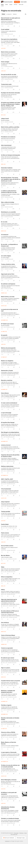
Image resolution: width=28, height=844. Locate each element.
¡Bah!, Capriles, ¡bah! (7, 479)
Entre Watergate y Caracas (8, 779)
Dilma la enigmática (6, 577)
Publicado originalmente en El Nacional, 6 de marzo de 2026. (10, 286)
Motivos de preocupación (8, 348)
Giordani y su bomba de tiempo (10, 818)
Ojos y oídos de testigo (7, 202)
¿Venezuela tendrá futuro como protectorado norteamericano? (8, 147)
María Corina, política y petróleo (10, 127)
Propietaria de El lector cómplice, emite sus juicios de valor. (10, 195)
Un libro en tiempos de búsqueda (10, 155)
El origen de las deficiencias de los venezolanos (9, 64)
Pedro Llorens (5, 533)
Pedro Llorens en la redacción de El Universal (9, 548)
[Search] (25, 14)
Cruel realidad (5, 29)
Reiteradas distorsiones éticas (8, 138)
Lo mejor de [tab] (8, 14)
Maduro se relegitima (7, 360)
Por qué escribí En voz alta (8, 74)
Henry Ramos (5, 393)
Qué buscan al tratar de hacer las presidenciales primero (8, 95)
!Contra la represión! (7, 648)
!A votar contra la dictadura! (9, 403)
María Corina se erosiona (8, 52)
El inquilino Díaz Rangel (7, 422)
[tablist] (9, 14)
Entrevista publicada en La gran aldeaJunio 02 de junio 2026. (8, 108)
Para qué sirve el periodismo (9, 39)
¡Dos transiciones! (6, 145)
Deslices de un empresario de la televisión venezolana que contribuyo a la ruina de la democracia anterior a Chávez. (10, 22)
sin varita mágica (6, 255)
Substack (7, 841)
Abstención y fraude (7, 370)
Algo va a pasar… (6, 667)
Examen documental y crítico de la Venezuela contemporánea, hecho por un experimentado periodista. (10, 224)
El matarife (4, 335)
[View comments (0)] (8, 36)
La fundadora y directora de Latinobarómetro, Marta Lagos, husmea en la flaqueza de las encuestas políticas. (10, 603)
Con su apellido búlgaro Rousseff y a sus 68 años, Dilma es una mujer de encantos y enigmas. (10, 579)
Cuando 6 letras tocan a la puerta (10, 680)
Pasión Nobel (5, 524)
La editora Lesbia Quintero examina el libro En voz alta (9, 191)
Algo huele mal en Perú (7, 274)
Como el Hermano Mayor (8, 635)
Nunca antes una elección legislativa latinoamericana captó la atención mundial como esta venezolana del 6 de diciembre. (10, 415)
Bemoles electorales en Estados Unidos (10, 718)
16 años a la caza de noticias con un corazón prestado (10, 766)
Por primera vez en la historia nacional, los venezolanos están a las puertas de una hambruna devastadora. (10, 670)
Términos (21, 833)
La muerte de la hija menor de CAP (9, 310)
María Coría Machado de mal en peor (9, 86)
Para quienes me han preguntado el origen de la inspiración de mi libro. (9, 77)
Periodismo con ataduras (8, 137)
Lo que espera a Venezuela (8, 752)
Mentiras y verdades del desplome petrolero (8, 691)
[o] (24, 192)
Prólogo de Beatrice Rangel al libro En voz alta (10, 204)
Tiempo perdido (5, 511)
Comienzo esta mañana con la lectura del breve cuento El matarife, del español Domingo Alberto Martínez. (10, 337)
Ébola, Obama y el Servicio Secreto (8, 743)
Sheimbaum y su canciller (8, 212)
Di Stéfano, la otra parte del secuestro (9, 793)
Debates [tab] (15, 14)
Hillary (3, 589)
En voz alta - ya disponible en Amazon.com (9, 245)
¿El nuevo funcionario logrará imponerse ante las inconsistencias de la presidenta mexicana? (10, 214)
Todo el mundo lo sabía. (6, 557)
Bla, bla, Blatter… (5, 555)
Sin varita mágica (5, 257)
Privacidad (16, 833)
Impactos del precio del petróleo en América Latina (10, 455)
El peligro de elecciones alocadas (10, 92)
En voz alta (4, 222)
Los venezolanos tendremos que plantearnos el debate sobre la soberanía (10, 237)
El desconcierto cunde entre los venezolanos (8, 31)
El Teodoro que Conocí (7, 323)
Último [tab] (3, 14)
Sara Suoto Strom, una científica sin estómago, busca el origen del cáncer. (10, 683)
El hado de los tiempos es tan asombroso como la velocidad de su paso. (10, 514)
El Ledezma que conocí (7, 658)
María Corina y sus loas (7, 296)
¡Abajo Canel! (5, 118)
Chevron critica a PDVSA (8, 732)
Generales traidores (6, 168)
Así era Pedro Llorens (7, 545)
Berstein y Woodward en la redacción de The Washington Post (10, 782)
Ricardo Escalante (9, 24)
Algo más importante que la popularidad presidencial (9, 600)
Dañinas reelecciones (7, 466)
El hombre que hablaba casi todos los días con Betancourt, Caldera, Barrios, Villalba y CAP (10, 104)
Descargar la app (21, 837)
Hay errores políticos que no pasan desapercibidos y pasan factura (9, 54)
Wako (2, 567)
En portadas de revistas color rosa (9, 526)
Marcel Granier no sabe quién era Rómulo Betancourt (10, 18)
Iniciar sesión (24, 2)
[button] (2, 4)
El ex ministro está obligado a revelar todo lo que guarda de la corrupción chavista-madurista (9, 811)
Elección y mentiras (6, 380)
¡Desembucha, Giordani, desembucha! (8, 807)
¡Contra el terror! (6, 445)
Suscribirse (17, 2)
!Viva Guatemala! (6, 489)
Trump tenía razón (6, 84)
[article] (14, 22)
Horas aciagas (5, 61)
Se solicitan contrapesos (8, 284)
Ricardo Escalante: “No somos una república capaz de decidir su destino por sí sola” (10, 179)
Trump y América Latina (8, 264)
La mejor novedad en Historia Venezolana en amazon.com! (8, 248)
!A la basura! (4, 234)
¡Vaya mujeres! (5, 501)
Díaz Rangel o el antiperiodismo (10, 432)
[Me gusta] (2, 112)
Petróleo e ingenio (6, 705)
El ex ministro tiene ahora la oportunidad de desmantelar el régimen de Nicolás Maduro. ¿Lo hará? (10, 821)
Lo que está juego (6, 412)
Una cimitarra (5, 622)
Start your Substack (9, 837)
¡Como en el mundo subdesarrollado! (9, 745)
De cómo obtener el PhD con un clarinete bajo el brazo (10, 611)
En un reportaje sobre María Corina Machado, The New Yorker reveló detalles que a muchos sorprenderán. (10, 41)
